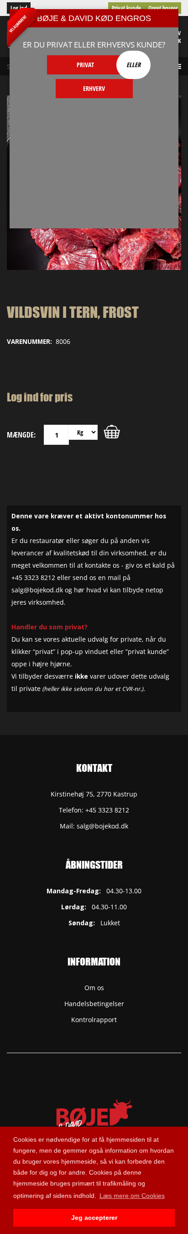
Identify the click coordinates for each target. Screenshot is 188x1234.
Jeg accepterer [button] (94, 1217)
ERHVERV (94, 88)
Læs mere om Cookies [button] (132, 1195)
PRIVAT (85, 64)
